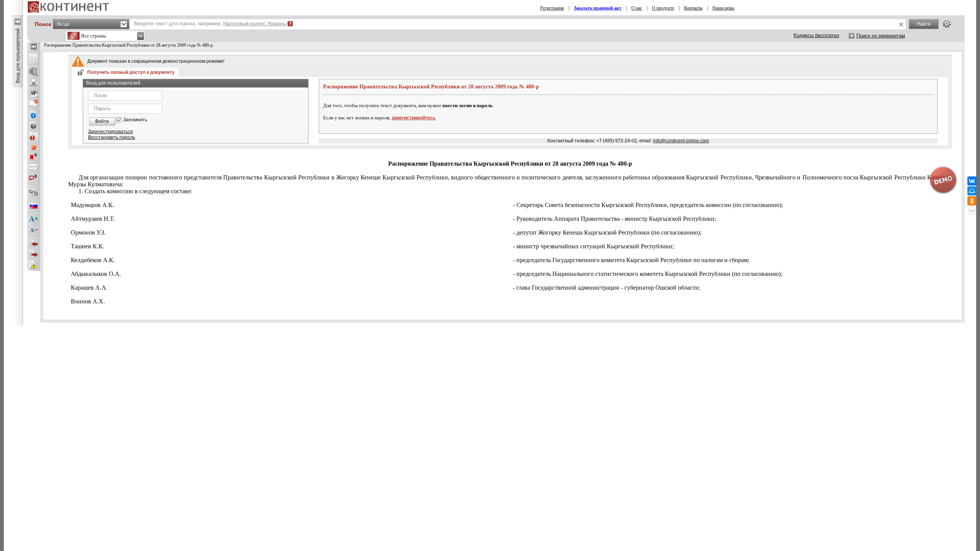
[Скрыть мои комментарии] (33, 168)
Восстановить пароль (111, 137)
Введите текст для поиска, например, (210, 23)
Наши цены (723, 8)
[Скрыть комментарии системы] (33, 104)
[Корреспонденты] (33, 243)
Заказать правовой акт (597, 8)
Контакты (693, 8)
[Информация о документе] (33, 114)
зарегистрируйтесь (413, 118)
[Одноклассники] (972, 200)
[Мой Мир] (972, 191)
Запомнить (135, 119)
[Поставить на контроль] (33, 136)
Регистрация (552, 8)
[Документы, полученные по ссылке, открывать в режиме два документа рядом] (33, 58)
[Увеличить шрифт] (33, 219)
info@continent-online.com (681, 140)
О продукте (663, 8)
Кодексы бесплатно (816, 35)
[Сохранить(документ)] (33, 72)
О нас (636, 8)
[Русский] (33, 205)
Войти (102, 121)
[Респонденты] (33, 254)
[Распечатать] (33, 82)
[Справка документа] (33, 125)
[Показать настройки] (946, 23)
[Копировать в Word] (33, 93)
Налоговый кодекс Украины (254, 23)
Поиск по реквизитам (880, 36)
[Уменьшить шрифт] (33, 230)
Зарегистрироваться (110, 131)
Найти (924, 24)
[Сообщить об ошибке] (33, 264)
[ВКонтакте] (972, 181)
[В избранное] (33, 147)
